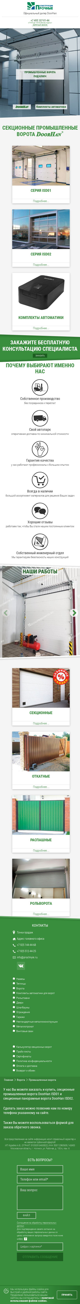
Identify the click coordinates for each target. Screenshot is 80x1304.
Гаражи (20, 1017)
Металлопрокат (25, 1026)
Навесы (20, 979)
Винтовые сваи (24, 1031)
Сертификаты (23, 1056)
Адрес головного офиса (30, 938)
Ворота (20, 988)
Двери (19, 1002)
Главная (8, 1079)
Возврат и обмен (25, 1070)
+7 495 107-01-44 (40, 20)
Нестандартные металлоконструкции (37, 1021)
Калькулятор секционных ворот (34, 1046)
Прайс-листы (23, 1051)
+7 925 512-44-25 (26, 951)
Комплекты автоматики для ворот (35, 993)
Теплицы (21, 983)
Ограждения (23, 1012)
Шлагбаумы (23, 1007)
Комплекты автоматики (51, 107)
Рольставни (23, 998)
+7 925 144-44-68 (26, 945)
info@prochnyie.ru (27, 957)
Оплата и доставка (26, 1065)
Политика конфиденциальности (34, 1061)
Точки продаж (25, 932)
